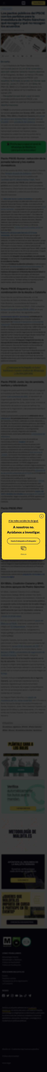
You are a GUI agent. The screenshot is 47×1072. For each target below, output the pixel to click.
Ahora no (23, 554)
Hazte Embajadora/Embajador (23, 541)
